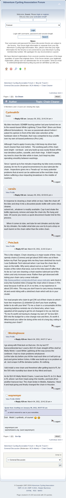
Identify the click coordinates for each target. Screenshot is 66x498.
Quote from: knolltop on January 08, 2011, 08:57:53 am (26, 408)
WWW (17, 399)
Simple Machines (44, 488)
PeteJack (13, 242)
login (38, 14)
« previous (53, 93)
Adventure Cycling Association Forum (24, 2)
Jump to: (58, 455)
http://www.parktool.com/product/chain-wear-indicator (27, 280)
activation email (40, 17)
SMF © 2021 (32, 488)
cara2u (12, 188)
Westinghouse (16, 333)
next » (60, 93)
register (46, 14)
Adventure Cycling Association (43, 485)
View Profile (10, 192)
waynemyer (14, 395)
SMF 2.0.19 (22, 488)
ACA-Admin (33, 85)
